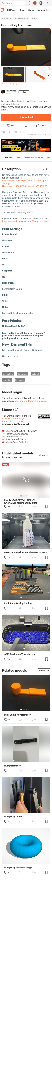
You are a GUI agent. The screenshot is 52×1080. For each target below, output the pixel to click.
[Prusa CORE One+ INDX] (26, 145)
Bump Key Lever (13, 816)
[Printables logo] (2, 10)
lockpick (35, 374)
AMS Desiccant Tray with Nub (20, 654)
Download (27, 117)
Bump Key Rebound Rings (18, 867)
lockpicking (8, 374)
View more (44, 455)
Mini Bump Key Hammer (17, 714)
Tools (36, 19)
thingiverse (22, 374)
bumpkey (7, 380)
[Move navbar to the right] (49, 10)
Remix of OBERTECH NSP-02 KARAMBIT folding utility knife (20, 501)
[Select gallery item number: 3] (26, 495)
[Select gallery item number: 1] (21, 495)
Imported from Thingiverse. (33, 400)
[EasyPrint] (30, 3)
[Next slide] (48, 74)
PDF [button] (47, 169)
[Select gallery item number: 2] (24, 495)
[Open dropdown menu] (48, 24)
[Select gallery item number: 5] (30, 495)
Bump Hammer (12, 765)
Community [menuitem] (42, 10)
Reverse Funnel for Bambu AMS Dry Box (25, 552)
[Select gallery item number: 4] (28, 495)
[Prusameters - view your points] (35, 3)
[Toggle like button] (5, 506)
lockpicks (19, 380)
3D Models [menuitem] (12, 10)
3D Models (7, 19)
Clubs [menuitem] (31, 10)
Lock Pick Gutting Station (18, 603)
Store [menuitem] (22, 10)
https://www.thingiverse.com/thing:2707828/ (25, 221)
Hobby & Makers (23, 19)
